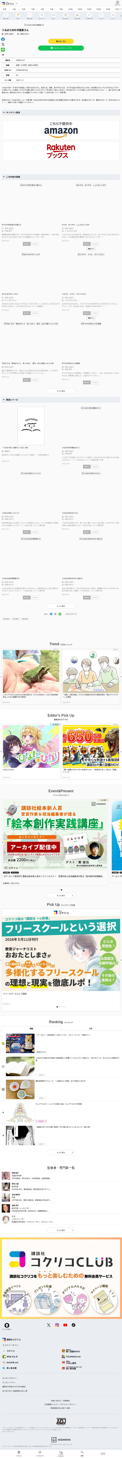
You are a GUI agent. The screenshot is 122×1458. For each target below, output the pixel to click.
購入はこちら (61, 41)
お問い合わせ (56, 1400)
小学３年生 (6, 619)
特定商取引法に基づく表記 (60, 1408)
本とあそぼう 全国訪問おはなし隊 (14, 1391)
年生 (70, 9)
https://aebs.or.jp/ (8, 1431)
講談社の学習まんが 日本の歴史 (14, 1386)
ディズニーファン (8, 1382)
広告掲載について (51, 1404)
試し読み (35, 244)
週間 (31, 1028)
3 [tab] (61, 1006)
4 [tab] (63, 1006)
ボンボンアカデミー (9, 1378)
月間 (90, 1028)
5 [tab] (64, 1006)
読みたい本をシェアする (63, 48)
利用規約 (66, 1400)
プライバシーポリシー (68, 1404)
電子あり (26, 244)
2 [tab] (59, 1006)
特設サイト (91, 249)
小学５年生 (25, 619)
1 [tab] (57, 1006)
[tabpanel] (61, 960)
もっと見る (61, 1152)
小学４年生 (15, 619)
